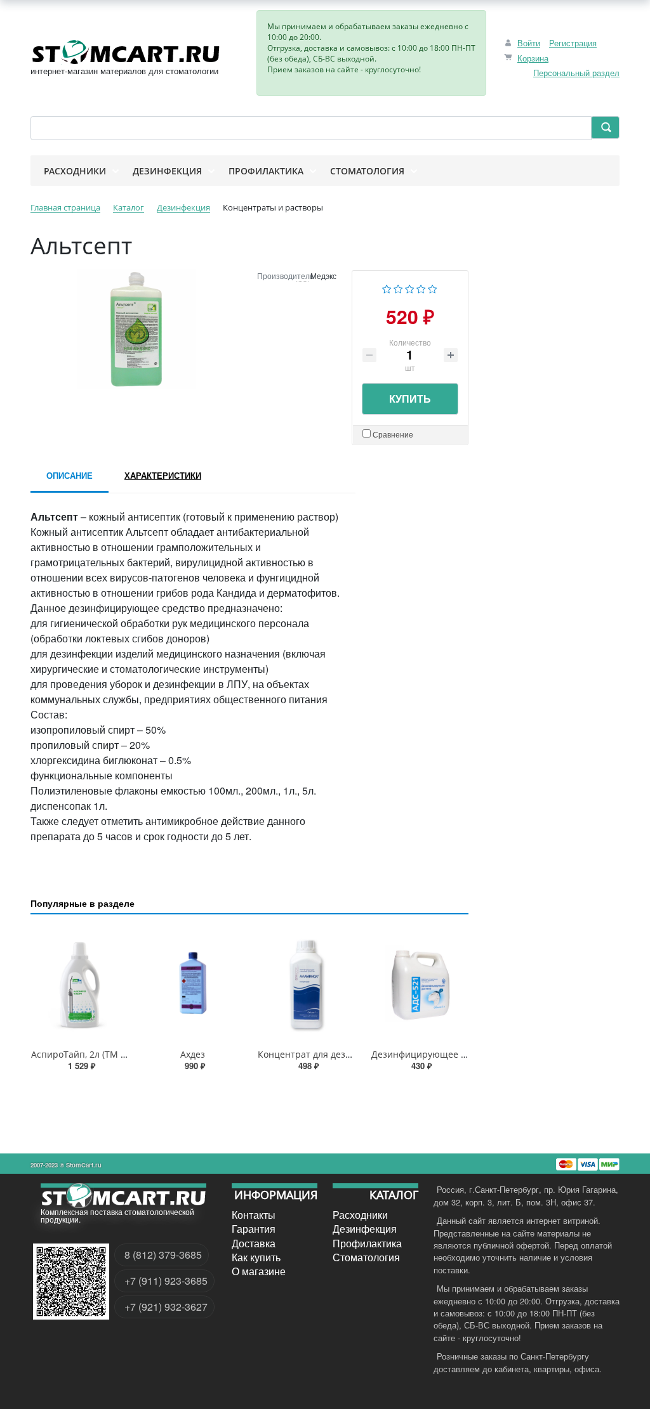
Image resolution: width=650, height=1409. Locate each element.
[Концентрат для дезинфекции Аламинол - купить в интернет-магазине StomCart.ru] (306, 984)
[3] (410, 287)
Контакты (253, 1215)
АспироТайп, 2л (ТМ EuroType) (97, 1054)
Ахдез (192, 1054)
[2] (398, 287)
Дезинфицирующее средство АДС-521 (455, 1054)
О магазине (259, 1271)
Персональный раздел (576, 73)
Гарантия (253, 1229)
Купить (410, 398)
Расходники (360, 1215)
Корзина (532, 58)
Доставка (253, 1243)
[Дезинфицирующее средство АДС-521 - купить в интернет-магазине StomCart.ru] (419, 984)
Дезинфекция (365, 1229)
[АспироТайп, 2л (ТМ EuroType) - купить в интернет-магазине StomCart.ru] (79, 984)
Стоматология (366, 1257)
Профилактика (367, 1243)
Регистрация (573, 43)
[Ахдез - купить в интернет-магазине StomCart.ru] (193, 984)
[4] (421, 287)
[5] (432, 287)
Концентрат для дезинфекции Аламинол (347, 1054)
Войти (528, 43)
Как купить (256, 1257)
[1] (387, 287)
